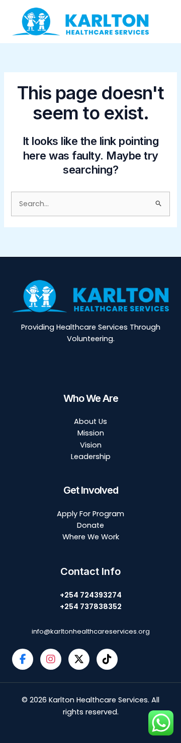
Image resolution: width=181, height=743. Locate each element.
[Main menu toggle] (169, 21)
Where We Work (90, 537)
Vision (91, 445)
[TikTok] (107, 659)
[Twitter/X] (78, 659)
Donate (90, 525)
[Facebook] (22, 659)
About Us (90, 421)
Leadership (91, 457)
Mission (90, 433)
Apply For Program (90, 514)
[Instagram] (50, 659)
